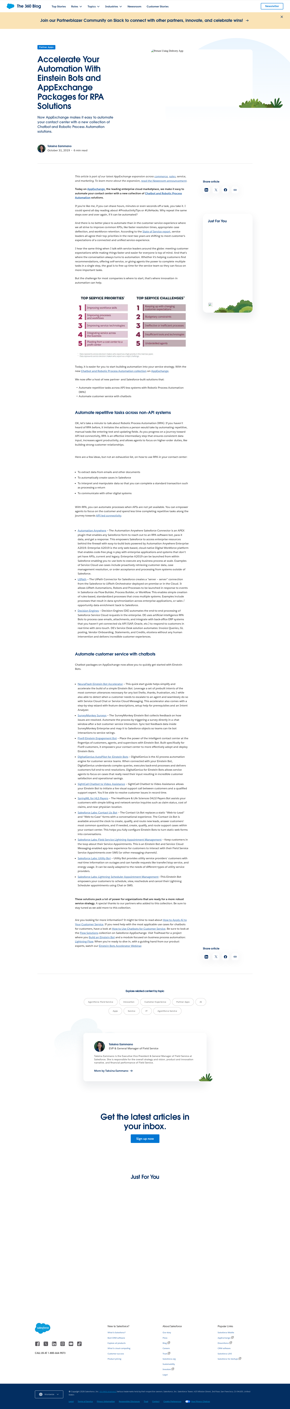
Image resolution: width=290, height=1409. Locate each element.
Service (131, 1010)
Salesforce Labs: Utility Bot (94, 858)
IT (147, 1010)
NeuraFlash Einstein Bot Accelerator (100, 684)
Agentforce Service (167, 1010)
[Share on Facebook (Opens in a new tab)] (225, 189)
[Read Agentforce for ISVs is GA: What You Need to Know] (219, 250)
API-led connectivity (108, 515)
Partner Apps (46, 47)
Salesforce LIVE (225, 1353)
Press (165, 1337)
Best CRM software (116, 1337)
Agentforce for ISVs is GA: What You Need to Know (224, 262)
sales (172, 176)
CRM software (224, 1348)
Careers (166, 1348)
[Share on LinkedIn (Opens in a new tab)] (206, 189)
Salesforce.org (169, 1358)
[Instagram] (63, 1345)
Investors (167, 1369)
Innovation (128, 1001)
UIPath (82, 579)
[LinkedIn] (54, 1345)
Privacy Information (106, 1401)
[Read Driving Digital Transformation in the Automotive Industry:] (173, 1218)
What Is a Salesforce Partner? (111, 1291)
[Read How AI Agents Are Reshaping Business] (116, 1218)
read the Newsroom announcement (164, 181)
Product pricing (114, 1358)
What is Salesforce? (117, 1332)
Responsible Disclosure (129, 1401)
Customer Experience (155, 1001)
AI (201, 1001)
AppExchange (96, 189)
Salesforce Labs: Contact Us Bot (97, 812)
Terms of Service (85, 1401)
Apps (115, 1010)
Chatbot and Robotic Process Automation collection (114, 371)
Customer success (116, 1353)
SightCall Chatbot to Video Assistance (101, 784)
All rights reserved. (108, 1391)
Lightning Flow (84, 941)
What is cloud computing (119, 1348)
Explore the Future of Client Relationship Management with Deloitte (170, 1294)
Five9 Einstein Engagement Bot (97, 738)
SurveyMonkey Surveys (92, 715)
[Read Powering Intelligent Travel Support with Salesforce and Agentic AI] (60, 1218)
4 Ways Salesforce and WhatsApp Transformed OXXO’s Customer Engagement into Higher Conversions (227, 1296)
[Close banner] (281, 16)
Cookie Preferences (172, 1401)
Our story (167, 1332)
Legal (165, 1374)
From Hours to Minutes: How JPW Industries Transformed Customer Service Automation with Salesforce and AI (228, 1240)
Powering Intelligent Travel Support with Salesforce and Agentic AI (59, 1237)
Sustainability (169, 1364)
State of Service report (156, 231)
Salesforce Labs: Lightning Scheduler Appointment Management (118, 877)
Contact (155, 1401)
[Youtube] (71, 1345)
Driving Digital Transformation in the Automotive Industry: (172, 1237)
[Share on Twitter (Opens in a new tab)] (215, 189)
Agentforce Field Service (100, 1001)
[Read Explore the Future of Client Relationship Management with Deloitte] (173, 1274)
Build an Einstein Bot (102, 937)
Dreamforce (223, 1343)
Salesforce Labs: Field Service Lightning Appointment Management (120, 839)
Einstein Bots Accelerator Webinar (120, 946)
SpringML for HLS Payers (93, 798)
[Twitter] (46, 1345)
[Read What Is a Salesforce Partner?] (116, 1274)
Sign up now (145, 1139)
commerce (161, 176)
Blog (165, 1343)
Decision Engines (88, 610)
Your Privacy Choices (200, 1401)
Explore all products (117, 1343)
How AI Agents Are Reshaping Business (112, 1237)
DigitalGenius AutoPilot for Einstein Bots (103, 757)
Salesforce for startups (228, 1358)
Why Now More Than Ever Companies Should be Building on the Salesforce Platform (59, 1294)
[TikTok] (79, 1345)
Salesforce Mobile (226, 1332)
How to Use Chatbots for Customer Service (139, 928)
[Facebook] (38, 1345)
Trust (165, 1353)
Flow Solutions (89, 933)
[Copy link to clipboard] (235, 189)
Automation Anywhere (92, 530)
